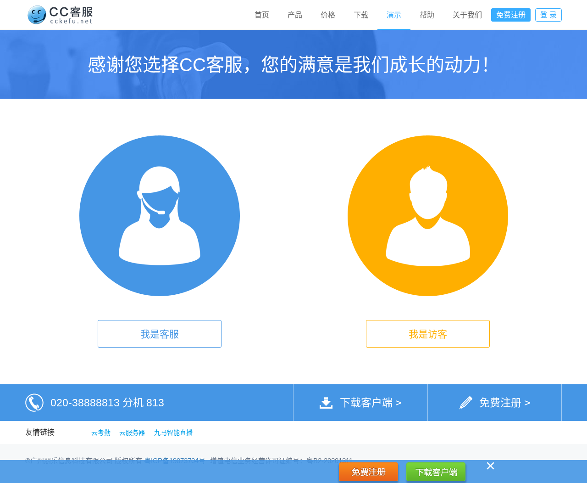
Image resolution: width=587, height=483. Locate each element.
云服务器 (132, 432)
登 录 (548, 15)
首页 (262, 15)
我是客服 (159, 334)
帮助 (427, 15)
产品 (295, 15)
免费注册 (511, 15)
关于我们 (467, 15)
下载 (361, 15)
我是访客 (428, 334)
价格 (328, 15)
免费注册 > (504, 403)
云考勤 (101, 432)
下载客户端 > (370, 403)
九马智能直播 (173, 432)
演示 (394, 15)
